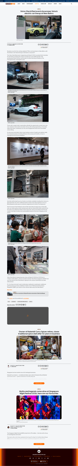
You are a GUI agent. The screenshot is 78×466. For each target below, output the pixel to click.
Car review (13, 301)
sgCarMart (26, 298)
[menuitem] (19, 4)
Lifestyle (37, 3)
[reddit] (46, 44)
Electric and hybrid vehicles (22, 301)
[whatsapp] (44, 44)
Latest (19, 3)
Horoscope (43, 3)
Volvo (31, 301)
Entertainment (30, 3)
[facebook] (39, 44)
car (8, 301)
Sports (55, 3)
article (10, 298)
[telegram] (42, 44)
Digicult (50, 3)
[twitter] (40, 44)
